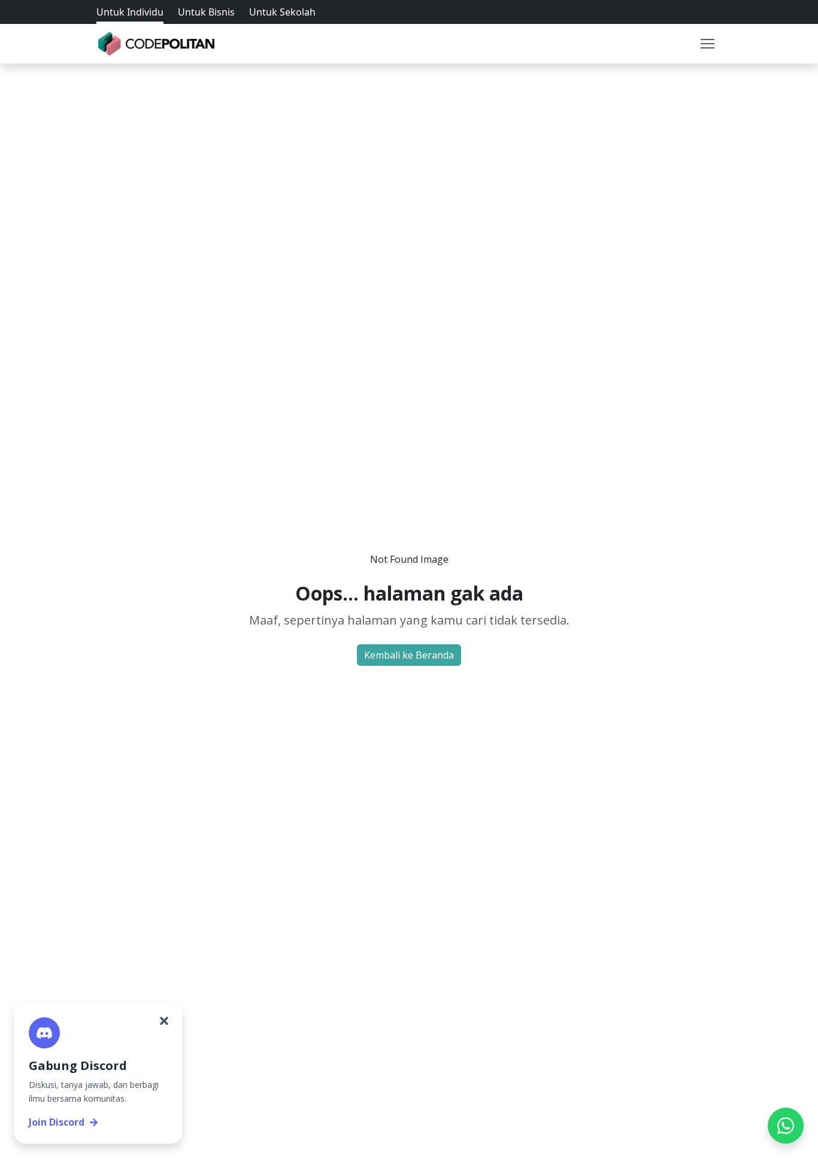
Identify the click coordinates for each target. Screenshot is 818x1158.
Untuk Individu (129, 12)
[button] (707, 43)
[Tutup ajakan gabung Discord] (164, 1021)
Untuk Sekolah (282, 12)
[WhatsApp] (786, 1126)
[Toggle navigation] (707, 43)
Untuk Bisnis (206, 12)
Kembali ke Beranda (409, 655)
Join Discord (56, 1122)
